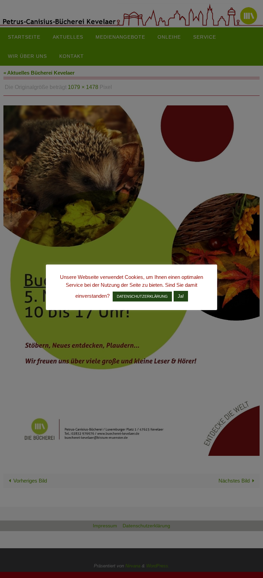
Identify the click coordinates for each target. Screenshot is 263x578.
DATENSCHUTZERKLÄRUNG (142, 296)
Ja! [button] (181, 296)
